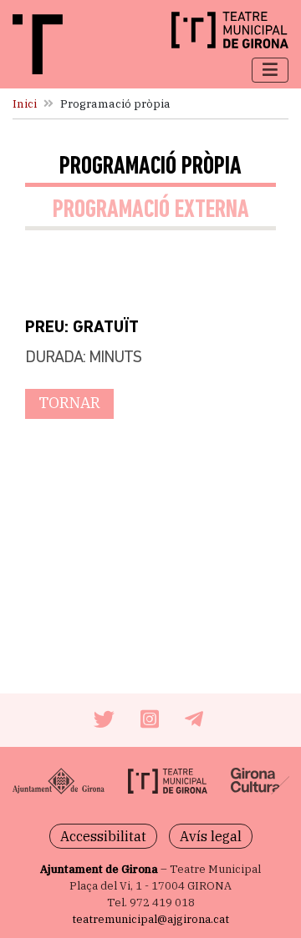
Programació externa (151, 211)
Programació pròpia (150, 167)
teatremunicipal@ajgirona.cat (150, 919)
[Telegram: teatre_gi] (196, 722)
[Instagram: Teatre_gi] (151, 722)
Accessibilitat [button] (103, 836)
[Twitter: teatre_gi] (106, 722)
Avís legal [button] (211, 836)
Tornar (69, 402)
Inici (25, 103)
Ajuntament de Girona (99, 869)
